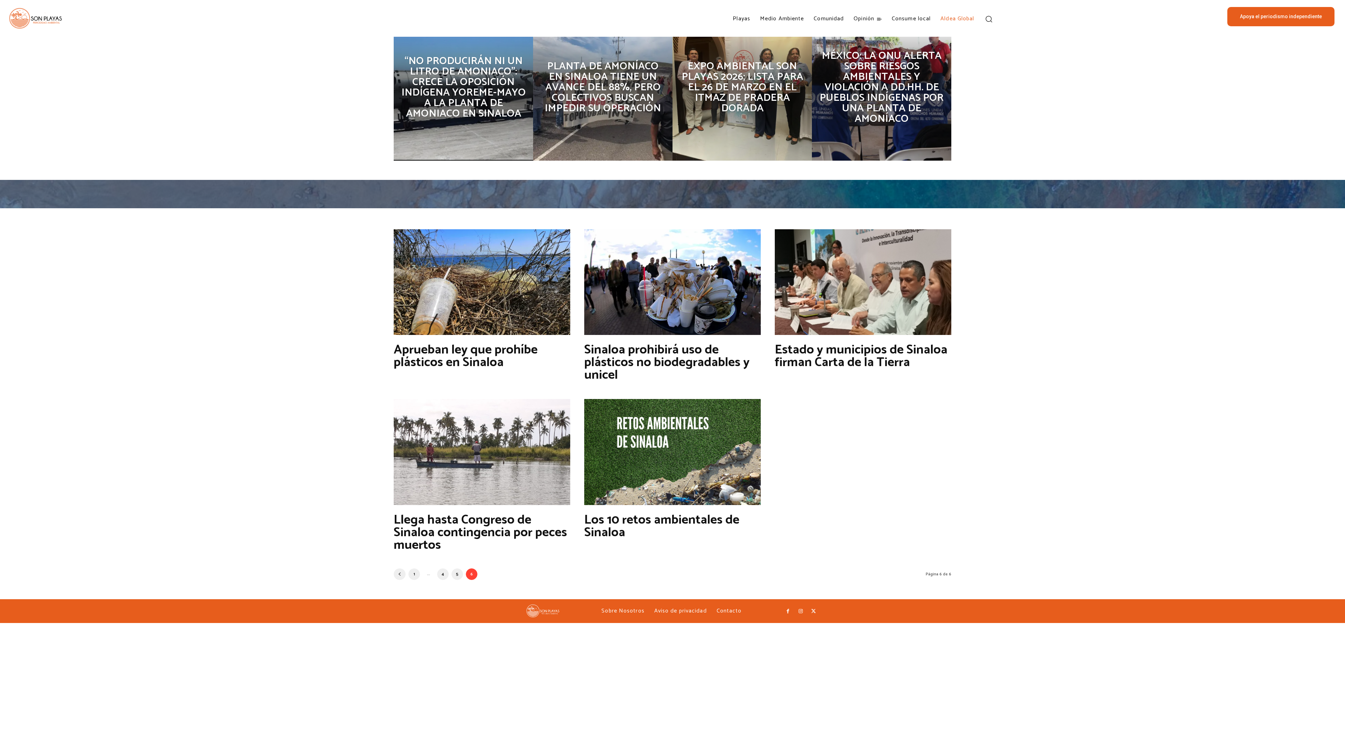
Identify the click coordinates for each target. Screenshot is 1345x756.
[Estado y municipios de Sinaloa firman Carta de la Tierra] (863, 282)
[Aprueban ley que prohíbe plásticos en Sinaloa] (482, 282)
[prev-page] (400, 574)
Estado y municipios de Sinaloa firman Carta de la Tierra (861, 356)
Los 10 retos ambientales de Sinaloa (661, 526)
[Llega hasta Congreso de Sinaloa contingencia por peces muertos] (482, 452)
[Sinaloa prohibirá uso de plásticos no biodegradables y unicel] (672, 282)
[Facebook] (787, 611)
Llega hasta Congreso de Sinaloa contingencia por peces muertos (480, 532)
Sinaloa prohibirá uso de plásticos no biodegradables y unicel (667, 362)
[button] (989, 18)
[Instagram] (800, 611)
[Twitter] (813, 611)
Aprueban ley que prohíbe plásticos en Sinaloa (466, 356)
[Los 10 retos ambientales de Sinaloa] (672, 452)
